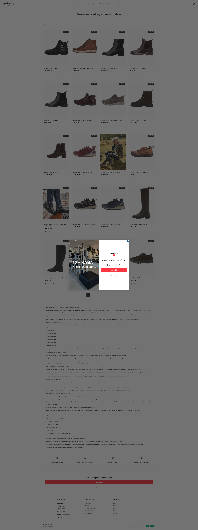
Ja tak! (114, 270)
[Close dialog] (127, 241)
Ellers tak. (114, 275)
